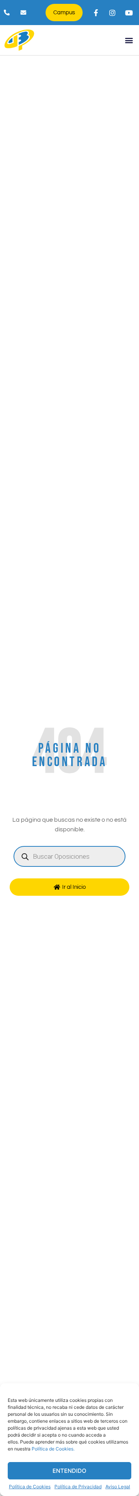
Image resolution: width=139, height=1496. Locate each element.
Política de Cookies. (53, 1449)
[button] (128, 40)
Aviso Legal (117, 1486)
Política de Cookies (30, 1486)
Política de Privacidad (78, 1486)
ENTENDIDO (69, 1470)
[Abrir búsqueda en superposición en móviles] (69, 856)
